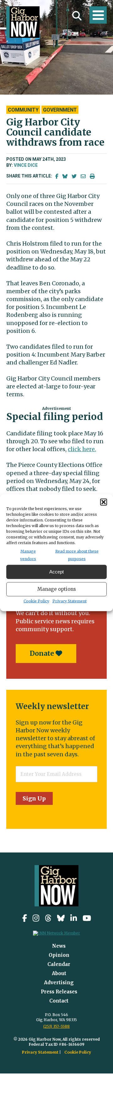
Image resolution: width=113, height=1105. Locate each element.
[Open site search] (77, 16)
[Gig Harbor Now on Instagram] (36, 918)
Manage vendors (28, 555)
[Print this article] (92, 176)
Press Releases (59, 992)
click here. (82, 449)
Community (23, 110)
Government (60, 110)
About (59, 973)
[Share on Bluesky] (64, 176)
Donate (43, 653)
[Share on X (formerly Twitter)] (74, 176)
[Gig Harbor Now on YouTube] (87, 918)
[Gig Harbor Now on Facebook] (24, 918)
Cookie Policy (36, 600)
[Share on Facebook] (56, 176)
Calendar (58, 964)
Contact (58, 1001)
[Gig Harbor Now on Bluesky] (61, 918)
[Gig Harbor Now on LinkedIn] (73, 918)
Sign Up (34, 798)
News (59, 946)
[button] (103, 502)
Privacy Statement (69, 600)
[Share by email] (83, 176)
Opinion (59, 955)
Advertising (59, 983)
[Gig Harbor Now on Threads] (48, 918)
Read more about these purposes (77, 555)
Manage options (56, 589)
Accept (56, 571)
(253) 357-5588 (56, 1026)
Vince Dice (26, 165)
